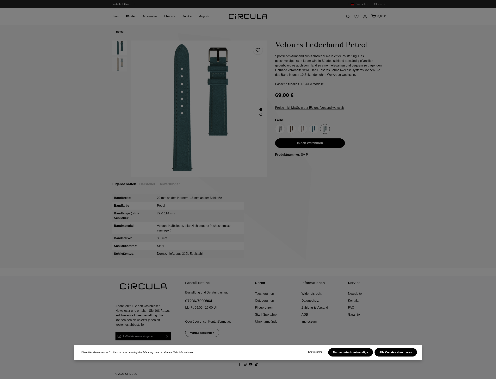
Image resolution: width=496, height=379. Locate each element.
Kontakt (353, 300)
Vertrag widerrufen (202, 332)
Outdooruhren (264, 300)
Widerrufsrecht (311, 293)
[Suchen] (348, 16)
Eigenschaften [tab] (124, 184)
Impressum (309, 321)
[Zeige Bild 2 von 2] (260, 114)
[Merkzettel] (356, 16)
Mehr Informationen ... (184, 352)
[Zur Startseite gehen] (248, 16)
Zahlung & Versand (314, 307)
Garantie (354, 314)
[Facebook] (240, 365)
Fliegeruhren (264, 307)
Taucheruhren (264, 293)
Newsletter (355, 293)
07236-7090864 (198, 301)
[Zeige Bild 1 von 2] (260, 109)
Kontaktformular (219, 321)
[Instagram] (246, 365)
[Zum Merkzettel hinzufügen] (258, 49)
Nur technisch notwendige (350, 352)
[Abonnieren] (167, 336)
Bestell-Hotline (120, 4)
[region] (189, 109)
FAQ (351, 307)
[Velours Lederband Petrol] (199, 109)
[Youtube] (251, 365)
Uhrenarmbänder (266, 321)
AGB (304, 314)
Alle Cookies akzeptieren (395, 352)
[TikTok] (256, 365)
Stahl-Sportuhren (266, 314)
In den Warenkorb (310, 143)
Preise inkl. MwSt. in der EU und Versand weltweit (309, 108)
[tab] (147, 184)
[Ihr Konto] (365, 16)
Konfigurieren (315, 352)
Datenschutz (310, 300)
